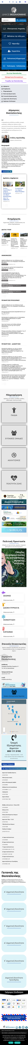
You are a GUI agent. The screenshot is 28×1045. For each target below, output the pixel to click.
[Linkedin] (16, 2)
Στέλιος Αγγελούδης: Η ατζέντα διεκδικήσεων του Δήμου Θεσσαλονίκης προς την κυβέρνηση (7, 193)
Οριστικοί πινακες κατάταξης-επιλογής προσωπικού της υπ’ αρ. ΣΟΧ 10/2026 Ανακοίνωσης (11, 325)
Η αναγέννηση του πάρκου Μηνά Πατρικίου (19, 189)
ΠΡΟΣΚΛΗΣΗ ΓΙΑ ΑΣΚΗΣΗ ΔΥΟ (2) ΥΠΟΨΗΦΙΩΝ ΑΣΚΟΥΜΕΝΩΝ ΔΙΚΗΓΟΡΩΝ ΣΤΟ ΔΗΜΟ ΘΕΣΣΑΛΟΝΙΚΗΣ (13, 318)
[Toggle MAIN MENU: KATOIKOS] (2, 2)
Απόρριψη (17, 1042)
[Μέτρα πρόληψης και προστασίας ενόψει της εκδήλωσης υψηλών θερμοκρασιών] (24, 235)
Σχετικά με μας (5, 289)
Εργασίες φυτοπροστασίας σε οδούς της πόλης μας (6, 241)
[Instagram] (13, 2)
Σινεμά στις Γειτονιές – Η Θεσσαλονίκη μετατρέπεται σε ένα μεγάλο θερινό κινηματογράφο (15, 242)
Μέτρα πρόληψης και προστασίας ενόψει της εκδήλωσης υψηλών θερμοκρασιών (24, 242)
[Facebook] (9, 2)
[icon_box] (14, 413)
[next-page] (7, 205)
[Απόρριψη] (26, 1039)
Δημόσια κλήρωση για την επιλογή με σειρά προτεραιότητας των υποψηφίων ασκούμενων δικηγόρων (13, 261)
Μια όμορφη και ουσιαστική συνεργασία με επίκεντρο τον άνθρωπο (12, 267)
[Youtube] (20, 2)
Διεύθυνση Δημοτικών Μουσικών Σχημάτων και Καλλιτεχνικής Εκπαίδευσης (11, 285)
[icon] (3, 592)
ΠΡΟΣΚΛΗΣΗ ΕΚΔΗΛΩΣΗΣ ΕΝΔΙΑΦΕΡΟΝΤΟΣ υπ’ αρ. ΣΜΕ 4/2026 (13, 312)
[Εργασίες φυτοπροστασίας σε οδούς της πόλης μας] (6, 235)
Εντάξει (11, 1042)
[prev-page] (4, 205)
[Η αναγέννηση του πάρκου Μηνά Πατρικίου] (20, 184)
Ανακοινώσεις (5, 264)
